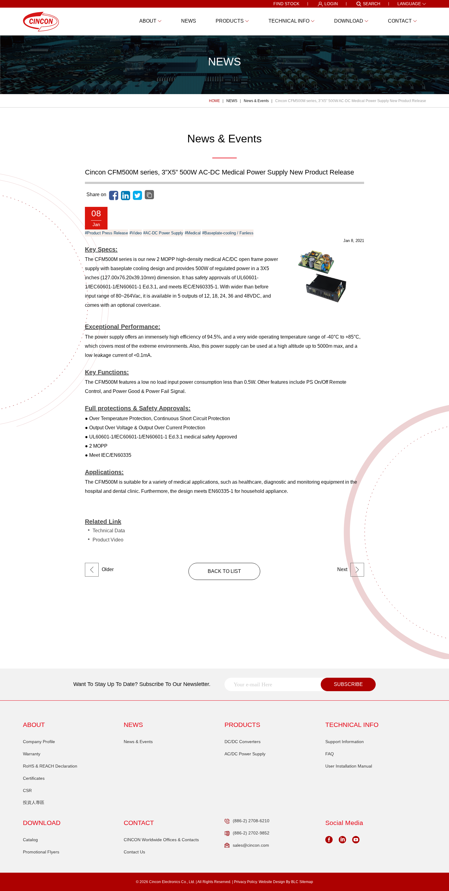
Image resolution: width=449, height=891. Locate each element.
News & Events (256, 101)
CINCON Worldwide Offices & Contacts (161, 839)
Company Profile (39, 741)
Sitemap (306, 882)
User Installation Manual (348, 766)
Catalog (30, 839)
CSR (27, 790)
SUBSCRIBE (348, 684)
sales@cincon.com (251, 845)
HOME (214, 101)
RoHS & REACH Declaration (50, 766)
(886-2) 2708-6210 (251, 820)
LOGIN (331, 3)
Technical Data (109, 530)
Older (108, 569)
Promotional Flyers (41, 851)
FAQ (329, 753)
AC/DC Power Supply (244, 753)
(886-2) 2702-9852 (251, 833)
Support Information (344, 741)
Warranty (31, 753)
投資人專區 (33, 802)
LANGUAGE (409, 3)
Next (342, 569)
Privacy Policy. (246, 882)
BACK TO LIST (224, 571)
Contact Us (134, 851)
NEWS (231, 101)
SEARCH (371, 3)
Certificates (34, 778)
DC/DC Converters (242, 741)
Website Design (272, 882)
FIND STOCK (286, 3)
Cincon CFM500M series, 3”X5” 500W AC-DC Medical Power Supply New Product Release (350, 101)
